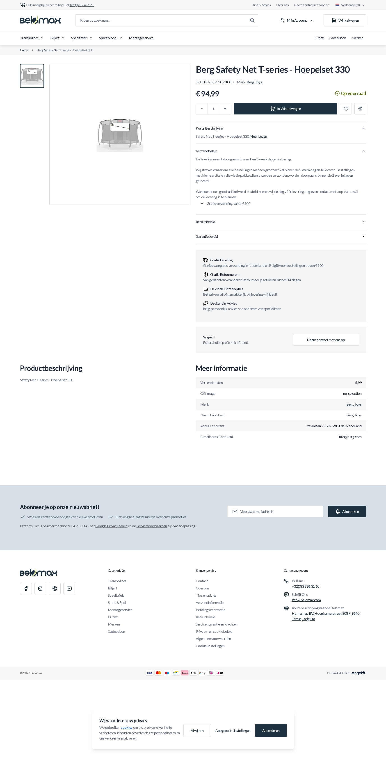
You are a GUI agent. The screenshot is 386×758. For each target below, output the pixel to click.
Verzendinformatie (210, 602)
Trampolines (29, 38)
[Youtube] (69, 588)
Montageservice (141, 38)
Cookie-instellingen (210, 646)
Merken (357, 38)
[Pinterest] (55, 588)
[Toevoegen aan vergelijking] (360, 108)
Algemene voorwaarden (213, 638)
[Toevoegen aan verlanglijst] (346, 108)
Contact (202, 581)
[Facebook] (26, 588)
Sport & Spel (108, 38)
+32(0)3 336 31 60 (306, 586)
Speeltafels (79, 38)
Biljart (54, 38)
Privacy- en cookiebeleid (214, 631)
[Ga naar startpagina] (40, 20)
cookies (126, 727)
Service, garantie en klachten (217, 624)
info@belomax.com (306, 600)
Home (24, 50)
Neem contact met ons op (311, 5)
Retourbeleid (205, 617)
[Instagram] (40, 588)
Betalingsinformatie (210, 609)
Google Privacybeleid (111, 526)
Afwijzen (197, 730)
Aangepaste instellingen (233, 730)
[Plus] (225, 108)
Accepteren (271, 730)
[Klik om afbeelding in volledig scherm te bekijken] (119, 134)
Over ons (282, 5)
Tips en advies (206, 595)
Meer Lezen (258, 136)
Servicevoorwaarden (152, 526)
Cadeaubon (337, 38)
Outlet (318, 38)
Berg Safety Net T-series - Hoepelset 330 (65, 50)
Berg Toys (254, 82)
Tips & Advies (261, 5)
